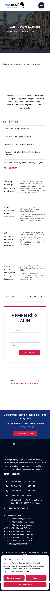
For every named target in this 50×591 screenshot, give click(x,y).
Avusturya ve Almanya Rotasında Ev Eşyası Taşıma (24, 162)
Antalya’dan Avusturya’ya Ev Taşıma (18, 144)
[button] (41, 5)
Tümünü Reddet (14, 578)
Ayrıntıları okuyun (22, 572)
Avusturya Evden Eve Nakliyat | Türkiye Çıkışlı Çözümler (22, 153)
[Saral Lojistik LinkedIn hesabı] (40, 297)
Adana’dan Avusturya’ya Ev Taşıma (18, 136)
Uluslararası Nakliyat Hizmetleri (17, 128)
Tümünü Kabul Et (25, 584)
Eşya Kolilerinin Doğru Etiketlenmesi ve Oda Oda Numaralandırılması (29, 209)
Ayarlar (36, 578)
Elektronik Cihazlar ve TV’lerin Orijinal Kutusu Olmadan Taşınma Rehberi (32, 268)
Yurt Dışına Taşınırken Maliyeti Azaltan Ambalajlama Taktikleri (31, 182)
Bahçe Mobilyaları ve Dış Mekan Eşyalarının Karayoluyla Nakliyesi (32, 233)
